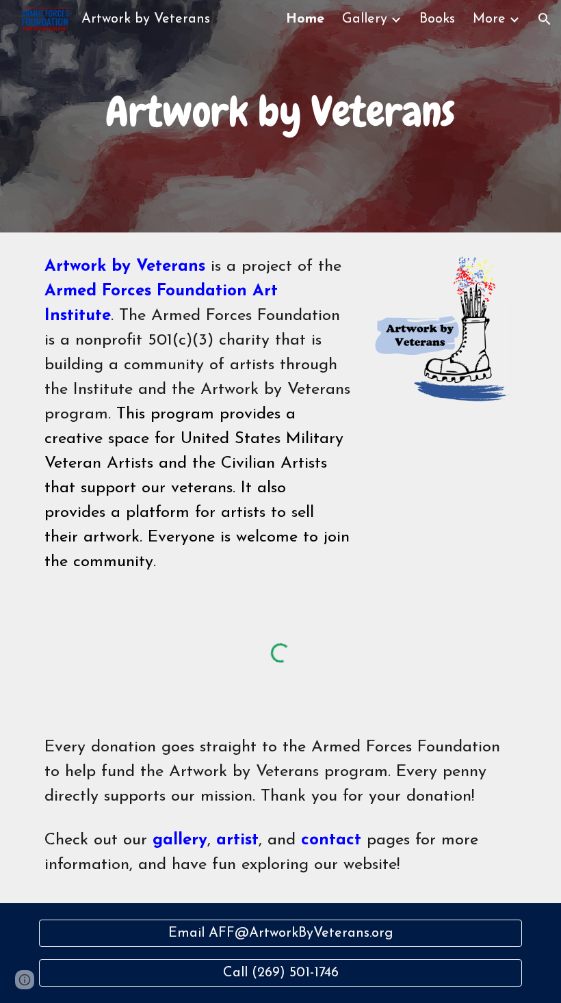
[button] (544, 19)
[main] (280, 116)
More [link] (489, 19)
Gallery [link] (364, 19)
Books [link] (437, 19)
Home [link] (305, 19)
